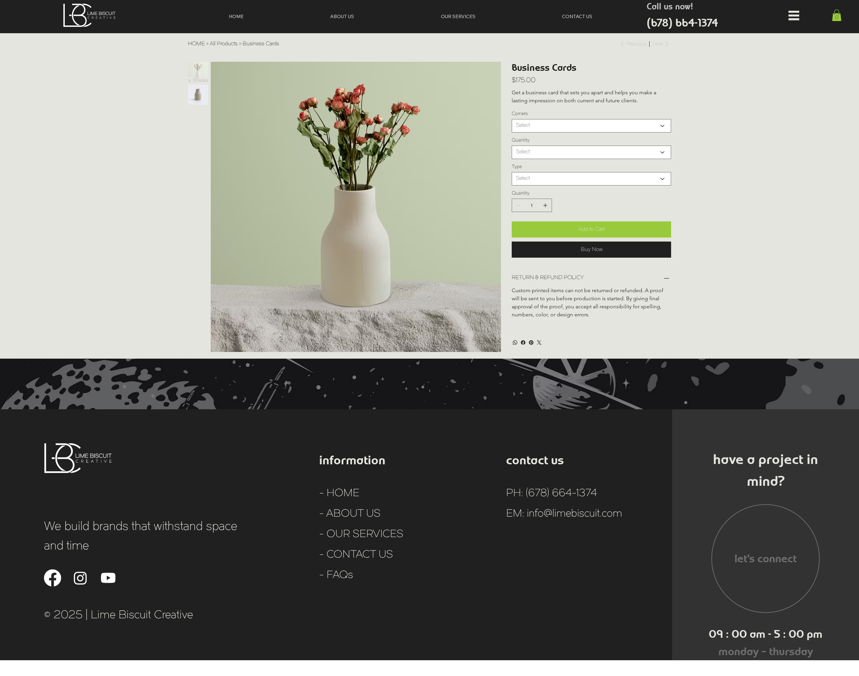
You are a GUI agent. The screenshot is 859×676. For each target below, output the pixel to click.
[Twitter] (539, 342)
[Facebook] (523, 342)
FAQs (339, 575)
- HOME (339, 493)
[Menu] (794, 15)
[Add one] (545, 205)
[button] (837, 15)
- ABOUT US (350, 514)
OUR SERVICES (364, 534)
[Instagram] (80, 577)
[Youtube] (108, 577)
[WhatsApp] (515, 342)
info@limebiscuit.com (574, 514)
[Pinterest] (531, 342)
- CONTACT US (356, 555)
